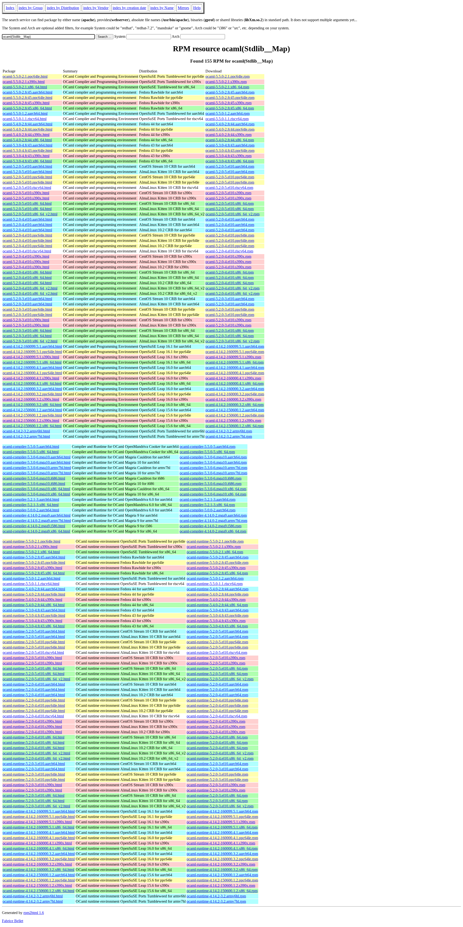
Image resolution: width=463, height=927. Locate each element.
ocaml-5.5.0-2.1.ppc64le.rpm (227, 76)
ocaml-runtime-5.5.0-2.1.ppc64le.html (31, 541)
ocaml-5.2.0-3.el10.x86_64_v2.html (30, 341)
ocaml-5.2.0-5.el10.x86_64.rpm (229, 203)
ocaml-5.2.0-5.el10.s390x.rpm (228, 193)
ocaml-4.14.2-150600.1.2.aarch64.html (32, 410)
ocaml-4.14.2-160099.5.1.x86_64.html (32, 362)
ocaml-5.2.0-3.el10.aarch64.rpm (229, 299)
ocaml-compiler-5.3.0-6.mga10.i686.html (34, 478)
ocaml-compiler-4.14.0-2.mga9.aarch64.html (36, 515)
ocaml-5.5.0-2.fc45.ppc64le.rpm (229, 98)
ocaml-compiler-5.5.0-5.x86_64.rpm (207, 452)
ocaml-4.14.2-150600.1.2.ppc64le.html (32, 415)
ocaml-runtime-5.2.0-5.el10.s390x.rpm (216, 658)
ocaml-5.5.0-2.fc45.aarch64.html (27, 92)
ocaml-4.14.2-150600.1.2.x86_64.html (32, 426)
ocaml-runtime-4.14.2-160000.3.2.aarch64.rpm (222, 854)
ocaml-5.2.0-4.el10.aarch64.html (27, 219)
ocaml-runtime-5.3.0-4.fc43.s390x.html (32, 621)
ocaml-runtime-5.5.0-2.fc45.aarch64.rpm (217, 557)
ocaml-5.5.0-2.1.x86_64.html (25, 87)
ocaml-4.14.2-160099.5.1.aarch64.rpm (234, 346)
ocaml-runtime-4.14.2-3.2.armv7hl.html (33, 901)
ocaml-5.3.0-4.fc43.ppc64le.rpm (229, 150)
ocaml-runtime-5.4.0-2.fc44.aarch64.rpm (217, 589)
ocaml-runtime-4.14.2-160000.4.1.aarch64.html (39, 832)
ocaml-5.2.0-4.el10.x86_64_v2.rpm (232, 288)
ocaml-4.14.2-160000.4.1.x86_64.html (32, 383)
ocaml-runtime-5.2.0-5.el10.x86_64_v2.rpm (220, 679)
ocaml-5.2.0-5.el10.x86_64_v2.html (30, 214)
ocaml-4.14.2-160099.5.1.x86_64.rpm (234, 362)
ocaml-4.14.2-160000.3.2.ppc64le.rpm (234, 394)
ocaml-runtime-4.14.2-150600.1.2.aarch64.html (39, 875)
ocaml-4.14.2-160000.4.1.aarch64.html (32, 368)
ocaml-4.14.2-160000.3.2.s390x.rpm (233, 399)
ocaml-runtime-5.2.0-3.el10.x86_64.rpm (217, 795)
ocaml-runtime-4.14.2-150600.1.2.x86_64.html (38, 891)
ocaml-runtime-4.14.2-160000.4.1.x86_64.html (38, 848)
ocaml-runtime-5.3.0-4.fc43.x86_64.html (34, 626)
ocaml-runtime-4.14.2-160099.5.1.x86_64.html (38, 827)
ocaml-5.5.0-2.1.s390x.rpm (226, 82)
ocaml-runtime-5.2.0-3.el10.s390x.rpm (216, 785)
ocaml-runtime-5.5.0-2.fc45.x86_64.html (34, 573)
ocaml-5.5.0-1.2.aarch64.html (25, 113)
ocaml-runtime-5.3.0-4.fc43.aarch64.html (34, 610)
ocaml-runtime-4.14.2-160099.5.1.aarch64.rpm (222, 811)
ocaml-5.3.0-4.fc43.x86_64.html (27, 161)
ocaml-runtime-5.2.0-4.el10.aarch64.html (34, 684)
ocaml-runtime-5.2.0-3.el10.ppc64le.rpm (217, 774)
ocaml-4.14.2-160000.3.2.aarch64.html (32, 389)
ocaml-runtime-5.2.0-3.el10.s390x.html (32, 785)
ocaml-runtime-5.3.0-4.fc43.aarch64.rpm (217, 610)
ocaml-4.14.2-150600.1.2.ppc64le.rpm (234, 415)
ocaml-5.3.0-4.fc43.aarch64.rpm (229, 145)
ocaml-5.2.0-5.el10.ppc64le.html (27, 177)
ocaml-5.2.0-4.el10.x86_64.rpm (229, 272)
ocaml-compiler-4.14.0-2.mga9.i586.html (34, 526)
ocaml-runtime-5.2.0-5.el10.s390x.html (32, 658)
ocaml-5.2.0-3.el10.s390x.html (26, 320)
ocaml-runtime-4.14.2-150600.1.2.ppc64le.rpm (222, 880)
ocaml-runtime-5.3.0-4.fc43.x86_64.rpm (217, 626)
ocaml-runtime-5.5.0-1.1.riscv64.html (31, 584)
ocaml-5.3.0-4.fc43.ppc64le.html (27, 150)
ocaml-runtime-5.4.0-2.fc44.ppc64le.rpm (217, 594)
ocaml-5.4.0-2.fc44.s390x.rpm (228, 135)
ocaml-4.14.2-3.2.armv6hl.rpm (228, 431)
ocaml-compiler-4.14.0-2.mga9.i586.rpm (210, 526)
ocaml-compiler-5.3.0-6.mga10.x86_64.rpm (213, 489)
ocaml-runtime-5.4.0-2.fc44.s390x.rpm (216, 600)
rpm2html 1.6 (33, 913)
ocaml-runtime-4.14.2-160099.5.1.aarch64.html (39, 811)
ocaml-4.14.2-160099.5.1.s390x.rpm (233, 357)
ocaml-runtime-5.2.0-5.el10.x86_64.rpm (217, 668)
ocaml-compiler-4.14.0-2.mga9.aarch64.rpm (213, 515)
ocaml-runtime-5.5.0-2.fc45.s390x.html (32, 568)
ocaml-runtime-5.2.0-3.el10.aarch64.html (34, 764)
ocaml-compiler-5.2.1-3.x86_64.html (31, 505)
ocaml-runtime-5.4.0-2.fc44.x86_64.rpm (217, 605)
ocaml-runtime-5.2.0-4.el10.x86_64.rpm (217, 737)
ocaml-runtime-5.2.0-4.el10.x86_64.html (33, 737)
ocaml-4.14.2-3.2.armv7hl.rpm (228, 436)
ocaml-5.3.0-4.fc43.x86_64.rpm (229, 161)
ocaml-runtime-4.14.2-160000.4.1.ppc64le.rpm (222, 838)
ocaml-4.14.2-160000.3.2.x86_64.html (32, 405)
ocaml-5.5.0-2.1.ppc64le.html (25, 76)
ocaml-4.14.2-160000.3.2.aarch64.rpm (234, 389)
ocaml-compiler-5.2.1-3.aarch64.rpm (207, 499)
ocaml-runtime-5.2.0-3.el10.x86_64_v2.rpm (220, 806)
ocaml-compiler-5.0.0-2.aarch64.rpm (207, 510)
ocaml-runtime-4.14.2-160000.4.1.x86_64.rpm (222, 848)
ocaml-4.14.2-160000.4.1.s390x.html (31, 378)
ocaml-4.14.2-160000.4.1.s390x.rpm (233, 378)
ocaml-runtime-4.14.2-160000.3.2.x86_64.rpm (222, 870)
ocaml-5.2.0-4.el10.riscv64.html (27, 251)
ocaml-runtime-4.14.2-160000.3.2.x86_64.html (38, 870)
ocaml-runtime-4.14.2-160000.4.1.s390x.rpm (221, 843)
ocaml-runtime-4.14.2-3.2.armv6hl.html (33, 896)
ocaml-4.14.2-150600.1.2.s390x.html (31, 420)
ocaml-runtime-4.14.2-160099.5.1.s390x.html (37, 822)
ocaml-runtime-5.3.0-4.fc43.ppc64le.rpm (217, 615)
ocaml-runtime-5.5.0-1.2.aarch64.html (31, 578)
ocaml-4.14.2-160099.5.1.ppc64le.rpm (234, 352)
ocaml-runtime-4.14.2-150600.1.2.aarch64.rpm (222, 875)
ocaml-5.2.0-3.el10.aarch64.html (27, 299)
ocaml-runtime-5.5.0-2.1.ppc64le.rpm (215, 541)
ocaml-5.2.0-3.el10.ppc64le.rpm (229, 309)
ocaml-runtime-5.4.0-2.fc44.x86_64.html (34, 605)
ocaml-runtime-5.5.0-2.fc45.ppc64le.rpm (217, 562)
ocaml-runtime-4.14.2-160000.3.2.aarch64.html (39, 854)
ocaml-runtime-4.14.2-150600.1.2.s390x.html (37, 885)
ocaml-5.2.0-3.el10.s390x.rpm (228, 320)
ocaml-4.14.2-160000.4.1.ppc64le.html (32, 373)
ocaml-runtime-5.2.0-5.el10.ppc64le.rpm (217, 642)
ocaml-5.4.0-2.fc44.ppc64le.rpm (229, 129)
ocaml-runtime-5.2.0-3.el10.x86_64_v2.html (36, 806)
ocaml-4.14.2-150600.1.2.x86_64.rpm (234, 426)
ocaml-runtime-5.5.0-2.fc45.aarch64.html (34, 557)
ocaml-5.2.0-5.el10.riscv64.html (27, 188)
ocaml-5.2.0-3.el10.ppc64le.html (27, 309)
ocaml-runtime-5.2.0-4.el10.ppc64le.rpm (217, 700)
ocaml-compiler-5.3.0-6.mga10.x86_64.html (36, 489)
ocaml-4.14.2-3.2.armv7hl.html (26, 436)
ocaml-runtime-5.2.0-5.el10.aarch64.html (34, 631)
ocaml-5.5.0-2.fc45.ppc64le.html (27, 98)
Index (10, 8)
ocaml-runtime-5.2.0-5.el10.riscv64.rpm (217, 652)
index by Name (162, 8)
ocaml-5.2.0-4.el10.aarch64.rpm (229, 219)
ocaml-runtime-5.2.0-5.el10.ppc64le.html (34, 642)
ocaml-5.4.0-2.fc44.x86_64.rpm (229, 140)
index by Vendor (96, 8)
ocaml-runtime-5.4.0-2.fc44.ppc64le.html (34, 594)
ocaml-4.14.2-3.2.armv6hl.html (26, 431)
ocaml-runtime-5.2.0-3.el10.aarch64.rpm (217, 764)
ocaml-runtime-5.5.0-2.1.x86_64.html (31, 552)
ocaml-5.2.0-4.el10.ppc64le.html (27, 235)
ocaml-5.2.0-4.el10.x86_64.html (27, 272)
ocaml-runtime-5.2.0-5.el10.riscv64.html (33, 652)
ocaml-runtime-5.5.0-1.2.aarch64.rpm (215, 578)
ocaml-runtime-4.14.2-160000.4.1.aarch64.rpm (222, 832)
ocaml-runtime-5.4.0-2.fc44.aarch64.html (34, 589)
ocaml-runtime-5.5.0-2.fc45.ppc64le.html (34, 562)
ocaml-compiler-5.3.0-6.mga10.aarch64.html (36, 457)
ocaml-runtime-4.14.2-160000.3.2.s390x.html (37, 864)
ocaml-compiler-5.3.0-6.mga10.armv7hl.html (37, 468)
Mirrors (183, 8)
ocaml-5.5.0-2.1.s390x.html (24, 82)
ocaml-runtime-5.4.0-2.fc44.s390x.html (32, 600)
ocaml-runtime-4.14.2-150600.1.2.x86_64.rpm (222, 891)
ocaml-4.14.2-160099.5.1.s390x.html (31, 357)
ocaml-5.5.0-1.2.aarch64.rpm (227, 113)
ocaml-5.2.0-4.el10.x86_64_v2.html (30, 288)
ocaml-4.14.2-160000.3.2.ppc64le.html (32, 394)
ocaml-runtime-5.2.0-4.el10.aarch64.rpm (217, 684)
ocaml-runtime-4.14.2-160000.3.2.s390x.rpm (221, 864)
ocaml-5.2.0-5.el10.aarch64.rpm (229, 166)
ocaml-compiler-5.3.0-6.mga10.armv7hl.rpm (213, 468)
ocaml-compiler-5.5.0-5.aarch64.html (31, 446)
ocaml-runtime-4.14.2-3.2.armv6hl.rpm (216, 896)
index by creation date (129, 8)
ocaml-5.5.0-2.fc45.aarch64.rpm (229, 92)
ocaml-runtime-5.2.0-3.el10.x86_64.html (33, 795)
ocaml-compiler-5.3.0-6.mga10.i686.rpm (210, 478)
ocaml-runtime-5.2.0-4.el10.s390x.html (32, 721)
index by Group (31, 8)
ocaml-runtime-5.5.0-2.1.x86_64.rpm (215, 552)
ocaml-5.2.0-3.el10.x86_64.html (27, 330)
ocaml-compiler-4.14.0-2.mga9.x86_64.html (36, 531)
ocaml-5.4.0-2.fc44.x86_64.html (27, 140)
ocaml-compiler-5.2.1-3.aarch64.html (31, 499)
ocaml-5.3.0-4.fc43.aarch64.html (27, 145)
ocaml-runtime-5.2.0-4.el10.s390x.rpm (216, 721)
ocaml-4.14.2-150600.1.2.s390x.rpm (233, 420)
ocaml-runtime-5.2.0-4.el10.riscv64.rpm (217, 716)
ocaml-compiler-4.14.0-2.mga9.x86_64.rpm (213, 531)
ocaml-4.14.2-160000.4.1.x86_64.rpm (234, 383)
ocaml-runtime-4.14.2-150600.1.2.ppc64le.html (39, 880)
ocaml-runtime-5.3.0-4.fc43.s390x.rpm (216, 621)
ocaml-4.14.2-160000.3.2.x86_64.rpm (234, 405)
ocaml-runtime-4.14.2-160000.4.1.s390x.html (37, 843)
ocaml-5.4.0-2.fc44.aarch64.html (27, 124)
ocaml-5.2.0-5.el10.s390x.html (26, 193)
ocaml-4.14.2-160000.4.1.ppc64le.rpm (234, 373)
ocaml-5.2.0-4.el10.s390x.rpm (228, 256)
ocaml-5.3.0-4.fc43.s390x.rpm (228, 156)
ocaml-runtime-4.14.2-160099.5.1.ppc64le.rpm (222, 817)
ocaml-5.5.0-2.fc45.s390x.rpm (228, 103)
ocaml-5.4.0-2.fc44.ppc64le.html (27, 129)
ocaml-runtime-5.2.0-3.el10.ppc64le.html (34, 774)
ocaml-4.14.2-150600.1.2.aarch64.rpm (234, 410)
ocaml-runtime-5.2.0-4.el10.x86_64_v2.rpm (220, 753)
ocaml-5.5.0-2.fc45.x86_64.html (27, 108)
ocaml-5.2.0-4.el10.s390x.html (26, 256)
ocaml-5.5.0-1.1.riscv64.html (25, 119)
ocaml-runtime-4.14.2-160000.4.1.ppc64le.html (39, 838)
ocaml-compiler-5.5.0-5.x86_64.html (31, 452)
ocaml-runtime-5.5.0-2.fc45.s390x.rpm (216, 568)
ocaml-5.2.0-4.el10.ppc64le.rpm (229, 235)
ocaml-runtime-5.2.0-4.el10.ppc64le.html (34, 700)
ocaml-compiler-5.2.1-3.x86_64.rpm (207, 505)
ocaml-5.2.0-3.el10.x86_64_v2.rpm (232, 341)
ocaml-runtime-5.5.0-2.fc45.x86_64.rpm (217, 573)
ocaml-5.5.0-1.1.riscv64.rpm (227, 119)
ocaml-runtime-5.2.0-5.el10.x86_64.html (33, 668)
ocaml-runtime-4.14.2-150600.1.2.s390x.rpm (221, 885)
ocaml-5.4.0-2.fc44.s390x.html (26, 135)
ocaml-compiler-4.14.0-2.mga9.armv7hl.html (37, 521)
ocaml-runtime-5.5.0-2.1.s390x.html (30, 547)
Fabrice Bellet (12, 921)
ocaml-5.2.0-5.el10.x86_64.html (27, 203)
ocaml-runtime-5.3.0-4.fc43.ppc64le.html (34, 615)
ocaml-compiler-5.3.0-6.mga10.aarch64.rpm (213, 457)
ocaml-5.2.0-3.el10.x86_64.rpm (229, 330)
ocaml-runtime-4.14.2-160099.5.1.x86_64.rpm (222, 827)
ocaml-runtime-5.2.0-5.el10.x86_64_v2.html (36, 679)
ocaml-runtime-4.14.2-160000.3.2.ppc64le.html (39, 859)
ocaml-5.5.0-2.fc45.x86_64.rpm (229, 108)
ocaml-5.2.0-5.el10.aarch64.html (27, 166)
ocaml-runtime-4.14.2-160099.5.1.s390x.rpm (221, 822)
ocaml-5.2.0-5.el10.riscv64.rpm (229, 188)
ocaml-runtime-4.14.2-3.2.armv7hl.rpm (216, 901)
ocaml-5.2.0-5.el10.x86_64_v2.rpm (232, 214)
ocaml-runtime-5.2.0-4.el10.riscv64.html (33, 716)
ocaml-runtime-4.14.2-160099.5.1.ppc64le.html (39, 817)
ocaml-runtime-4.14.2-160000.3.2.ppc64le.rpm (222, 859)
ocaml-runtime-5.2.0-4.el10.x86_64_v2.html (36, 753)
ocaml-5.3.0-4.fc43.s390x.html (26, 156)
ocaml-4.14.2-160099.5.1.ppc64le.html (32, 352)
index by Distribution (63, 8)
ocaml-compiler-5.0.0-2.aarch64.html (31, 510)
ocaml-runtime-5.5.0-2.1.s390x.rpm (214, 547)
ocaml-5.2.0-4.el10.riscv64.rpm (229, 251)
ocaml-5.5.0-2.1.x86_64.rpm (227, 87)
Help (197, 8)
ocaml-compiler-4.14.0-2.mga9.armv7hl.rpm (213, 521)
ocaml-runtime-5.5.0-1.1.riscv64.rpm (215, 584)
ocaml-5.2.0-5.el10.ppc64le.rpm (229, 177)
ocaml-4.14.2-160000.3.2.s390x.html (31, 399)
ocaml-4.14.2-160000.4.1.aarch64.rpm (234, 368)
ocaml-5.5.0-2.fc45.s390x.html (26, 103)
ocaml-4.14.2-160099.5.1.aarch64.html (32, 346)
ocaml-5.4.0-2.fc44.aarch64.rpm (229, 124)
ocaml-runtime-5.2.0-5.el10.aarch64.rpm (217, 631)
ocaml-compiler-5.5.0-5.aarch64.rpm (207, 446)
